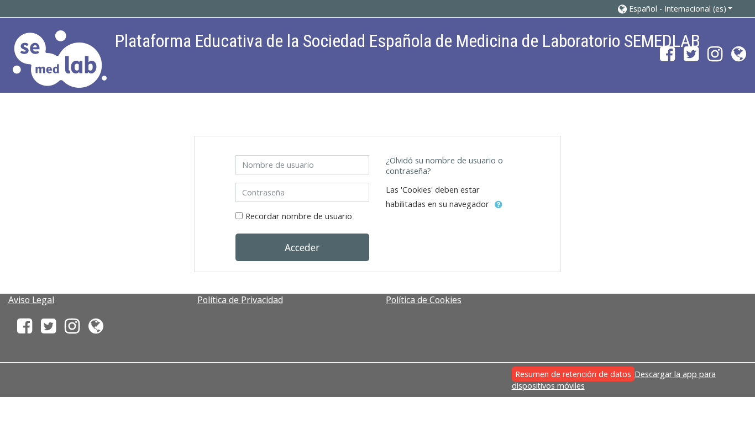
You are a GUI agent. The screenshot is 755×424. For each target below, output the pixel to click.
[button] (675, 8)
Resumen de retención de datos (573, 374)
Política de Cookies (424, 300)
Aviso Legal (31, 300)
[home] (60, 59)
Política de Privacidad (240, 300)
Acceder (302, 247)
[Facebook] (665, 57)
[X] (691, 57)
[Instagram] (715, 57)
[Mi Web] (741, 57)
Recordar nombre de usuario (298, 216)
